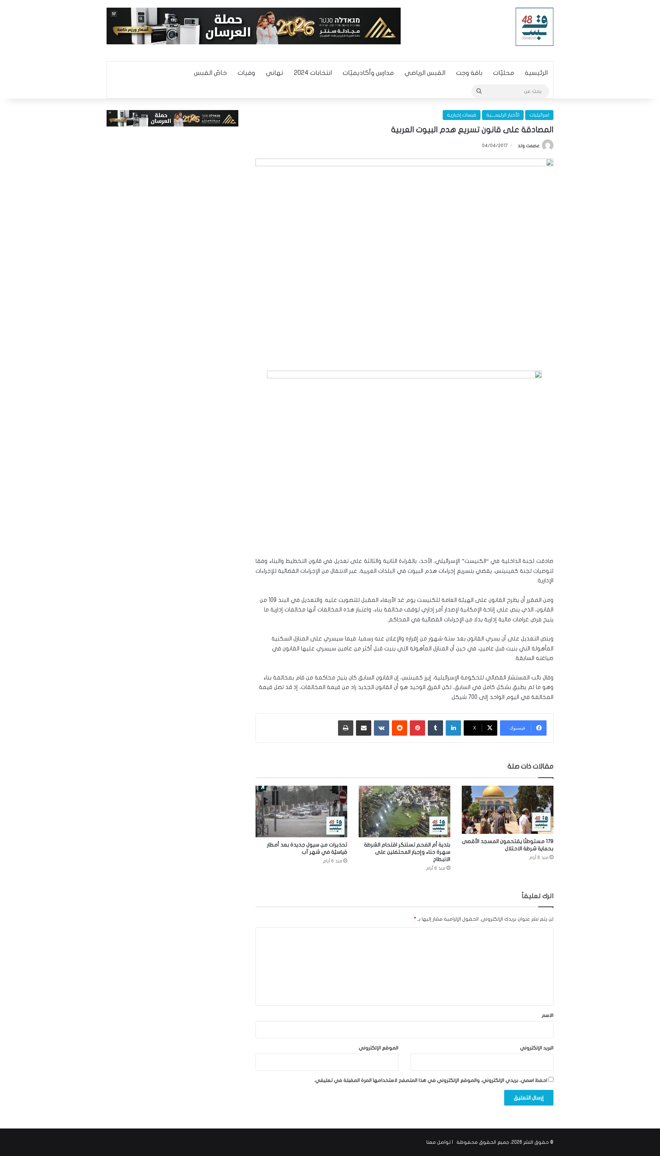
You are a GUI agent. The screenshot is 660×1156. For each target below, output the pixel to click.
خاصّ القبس (210, 73)
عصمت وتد (529, 145)
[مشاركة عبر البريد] (363, 728)
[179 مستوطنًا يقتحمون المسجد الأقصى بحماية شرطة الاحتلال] (507, 810)
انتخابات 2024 (313, 73)
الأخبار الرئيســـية (502, 115)
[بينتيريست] (417, 728)
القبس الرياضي (424, 73)
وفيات (246, 73)
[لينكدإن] (453, 728)
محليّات (503, 73)
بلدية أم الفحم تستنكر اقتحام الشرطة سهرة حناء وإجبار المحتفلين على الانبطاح (407, 852)
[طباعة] (345, 728)
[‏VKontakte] (381, 728)
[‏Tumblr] (435, 728)
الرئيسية (536, 73)
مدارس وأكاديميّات (368, 73)
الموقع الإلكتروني (378, 1048)
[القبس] (535, 27)
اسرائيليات (539, 115)
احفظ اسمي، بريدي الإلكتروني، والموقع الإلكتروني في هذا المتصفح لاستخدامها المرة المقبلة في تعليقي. (430, 1080)
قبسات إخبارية (461, 115)
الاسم (547, 1015)
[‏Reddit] (399, 728)
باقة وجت (469, 73)
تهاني (274, 73)
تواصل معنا (438, 1142)
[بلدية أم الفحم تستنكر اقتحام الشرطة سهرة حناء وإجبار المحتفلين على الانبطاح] (404, 811)
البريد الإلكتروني (536, 1048)
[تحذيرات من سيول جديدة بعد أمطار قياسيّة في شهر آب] (301, 811)
